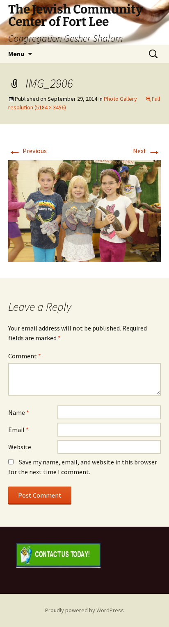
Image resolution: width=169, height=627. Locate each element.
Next (147, 151)
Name (18, 412)
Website (19, 447)
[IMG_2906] (84, 210)
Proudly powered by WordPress (84, 610)
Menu (16, 54)
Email (18, 430)
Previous (27, 151)
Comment (24, 356)
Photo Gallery (120, 98)
